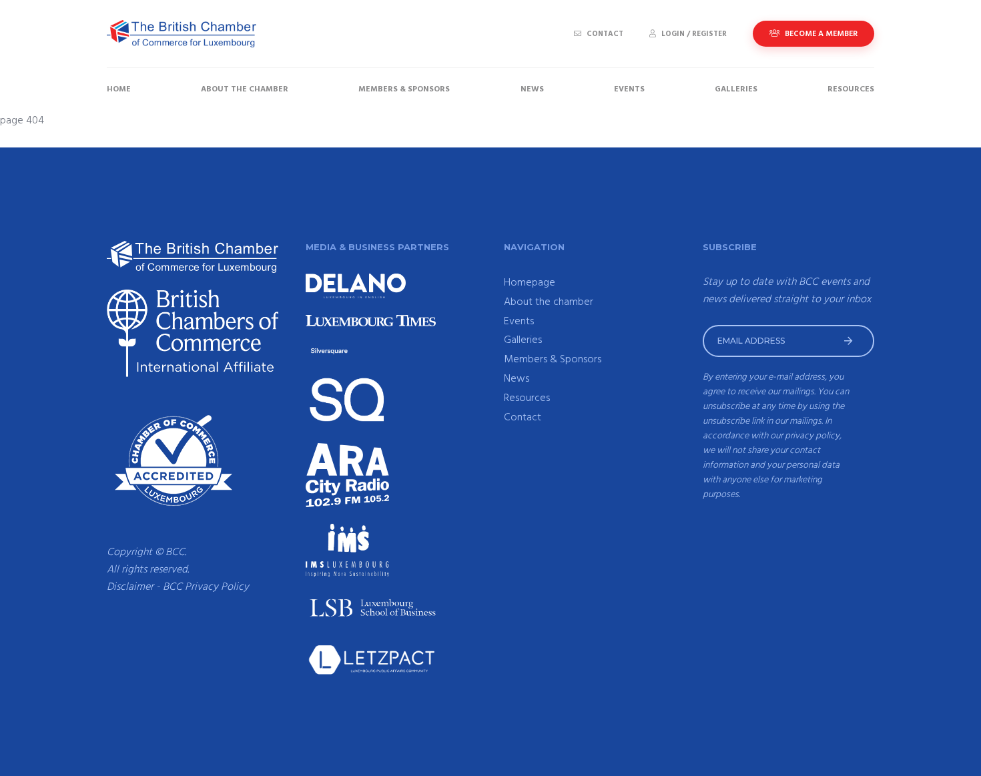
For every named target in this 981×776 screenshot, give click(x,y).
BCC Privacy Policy (206, 587)
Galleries (736, 89)
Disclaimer (130, 587)
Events (629, 89)
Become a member (820, 34)
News (532, 89)
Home (119, 89)
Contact (604, 34)
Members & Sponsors (404, 89)
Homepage (529, 283)
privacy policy (812, 436)
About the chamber (244, 89)
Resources (851, 89)
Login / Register (693, 34)
